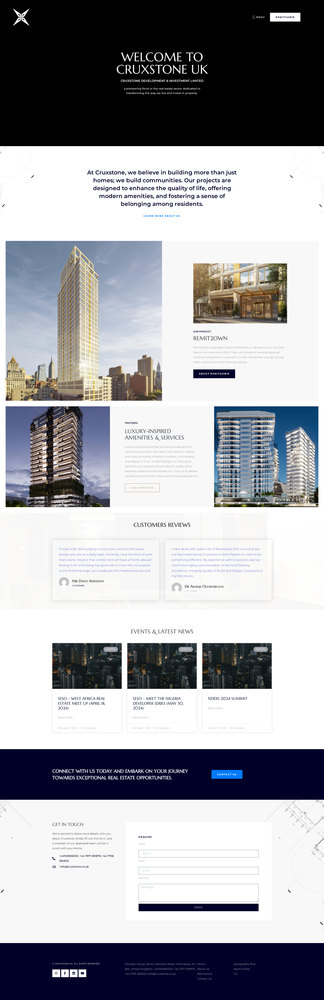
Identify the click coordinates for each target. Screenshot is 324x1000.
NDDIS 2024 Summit (228, 698)
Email (142, 861)
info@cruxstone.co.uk (162, 973)
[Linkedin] (74, 973)
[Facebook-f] (65, 973)
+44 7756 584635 (136, 973)
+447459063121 (162, 969)
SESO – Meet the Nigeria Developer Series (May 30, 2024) (158, 703)
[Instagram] (56, 973)
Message (144, 878)
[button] (258, 17)
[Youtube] (82, 973)
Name (142, 844)
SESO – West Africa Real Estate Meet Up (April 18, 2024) (81, 703)
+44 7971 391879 (184, 969)
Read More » (66, 717)
